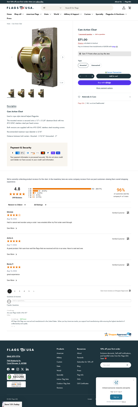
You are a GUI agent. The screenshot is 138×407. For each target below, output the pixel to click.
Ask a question (100, 34)
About (79, 353)
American (60, 353)
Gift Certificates (83, 383)
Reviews (60, 388)
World (56, 14)
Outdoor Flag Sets (63, 383)
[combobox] (77, 7)
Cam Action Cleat (17, 24)
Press (9, 18)
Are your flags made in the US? (17, 313)
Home (9, 14)
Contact (90, 399)
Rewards (80, 357)
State (46, 14)
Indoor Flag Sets (63, 379)
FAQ (78, 379)
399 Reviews (19, 198)
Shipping (80, 43)
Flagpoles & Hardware (115, 14)
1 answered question (85, 34)
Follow (8, 315)
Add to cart (113, 76)
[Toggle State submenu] (50, 14)
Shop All (17, 14)
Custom (87, 14)
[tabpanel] (37, 123)
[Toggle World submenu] (60, 14)
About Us (118, 2)
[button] (129, 8)
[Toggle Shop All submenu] (23, 14)
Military (59, 357)
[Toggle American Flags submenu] (40, 14)
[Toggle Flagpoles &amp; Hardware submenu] (126, 14)
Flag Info (128, 2)
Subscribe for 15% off (85, 362)
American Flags (32, 14)
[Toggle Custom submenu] (92, 14)
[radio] (69, 189)
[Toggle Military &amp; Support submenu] (81, 14)
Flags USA (81, 103)
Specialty (99, 14)
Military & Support (71, 14)
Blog (78, 366)
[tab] (11, 106)
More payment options (104, 88)
